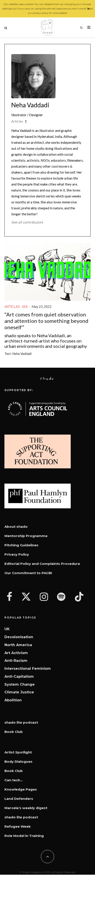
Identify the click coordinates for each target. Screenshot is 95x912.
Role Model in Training (24, 836)
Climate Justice (19, 692)
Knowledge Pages (20, 789)
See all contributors (27, 222)
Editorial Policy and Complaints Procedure (42, 564)
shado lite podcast (21, 722)
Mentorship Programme (26, 536)
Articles (12, 307)
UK (7, 629)
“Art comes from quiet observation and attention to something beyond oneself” (46, 320)
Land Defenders (18, 799)
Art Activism (16, 653)
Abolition (13, 700)
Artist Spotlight (18, 752)
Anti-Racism (15, 660)
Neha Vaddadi (30, 105)
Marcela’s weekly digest (25, 808)
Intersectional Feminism (27, 668)
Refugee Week (17, 826)
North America (18, 645)
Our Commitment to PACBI (28, 573)
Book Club (13, 732)
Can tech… (13, 780)
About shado (16, 526)
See (25, 307)
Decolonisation (18, 637)
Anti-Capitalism (19, 676)
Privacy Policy (16, 554)
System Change (19, 684)
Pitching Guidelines (21, 545)
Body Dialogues (18, 761)
